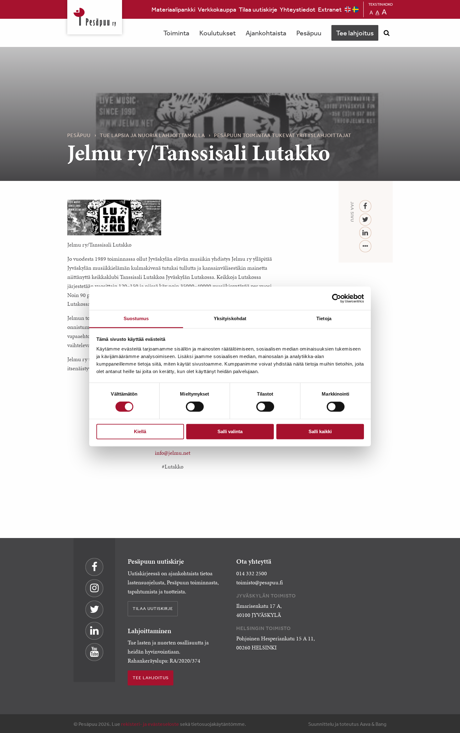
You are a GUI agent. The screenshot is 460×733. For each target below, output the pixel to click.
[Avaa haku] (386, 33)
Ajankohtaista (266, 33)
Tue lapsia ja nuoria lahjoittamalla (152, 135)
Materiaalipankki (173, 9)
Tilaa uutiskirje (258, 9)
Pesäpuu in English (348, 9)
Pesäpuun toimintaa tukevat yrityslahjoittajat (282, 135)
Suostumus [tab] (136, 318)
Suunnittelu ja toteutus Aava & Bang (347, 724)
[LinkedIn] (365, 233)
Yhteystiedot (297, 9)
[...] (365, 246)
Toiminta (176, 33)
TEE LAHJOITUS (151, 677)
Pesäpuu (94, 17)
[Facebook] (365, 206)
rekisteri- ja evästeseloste (150, 724)
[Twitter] (365, 220)
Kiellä (140, 431)
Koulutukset (217, 33)
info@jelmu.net (172, 453)
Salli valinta (230, 431)
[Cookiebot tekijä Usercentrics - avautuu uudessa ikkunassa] (336, 298)
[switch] (195, 407)
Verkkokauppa (217, 9)
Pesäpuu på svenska (355, 9)
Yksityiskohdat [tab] (230, 318)
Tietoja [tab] (323, 318)
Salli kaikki (320, 431)
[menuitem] (173, 9)
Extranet (330, 9)
